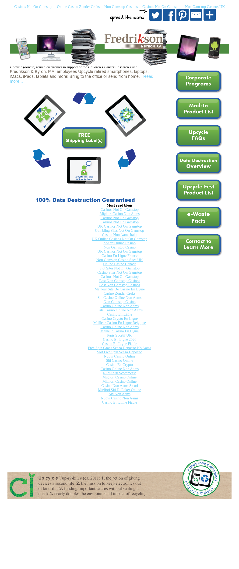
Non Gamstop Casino (120, 247)
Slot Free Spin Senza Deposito (119, 352)
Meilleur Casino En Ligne (119, 331)
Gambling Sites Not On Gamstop (119, 230)
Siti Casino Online (119, 360)
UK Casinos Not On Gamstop (119, 226)
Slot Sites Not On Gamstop (119, 268)
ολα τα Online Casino (120, 243)
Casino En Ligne (119, 314)
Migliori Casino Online (119, 377)
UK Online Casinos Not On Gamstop (119, 239)
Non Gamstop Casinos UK (205, 7)
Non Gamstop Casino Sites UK (119, 260)
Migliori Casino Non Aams (120, 214)
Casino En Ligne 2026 (119, 339)
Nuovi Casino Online (119, 356)
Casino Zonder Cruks (119, 293)
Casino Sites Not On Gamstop (119, 272)
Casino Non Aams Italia (119, 235)
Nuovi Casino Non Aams (119, 398)
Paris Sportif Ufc (119, 335)
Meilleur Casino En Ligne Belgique (119, 323)
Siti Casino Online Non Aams (119, 298)
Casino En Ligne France (119, 256)
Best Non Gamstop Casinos (119, 281)
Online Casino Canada (119, 264)
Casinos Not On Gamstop (33, 7)
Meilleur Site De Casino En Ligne (120, 289)
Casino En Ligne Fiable (119, 344)
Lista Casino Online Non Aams (119, 310)
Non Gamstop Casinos (121, 7)
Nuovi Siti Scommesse (119, 373)
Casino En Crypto (119, 365)
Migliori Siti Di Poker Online (119, 390)
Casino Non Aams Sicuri (119, 386)
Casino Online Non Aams (120, 306)
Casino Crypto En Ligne (120, 318)
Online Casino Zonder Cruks (78, 7)
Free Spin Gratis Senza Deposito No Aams (119, 348)
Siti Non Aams (119, 394)
